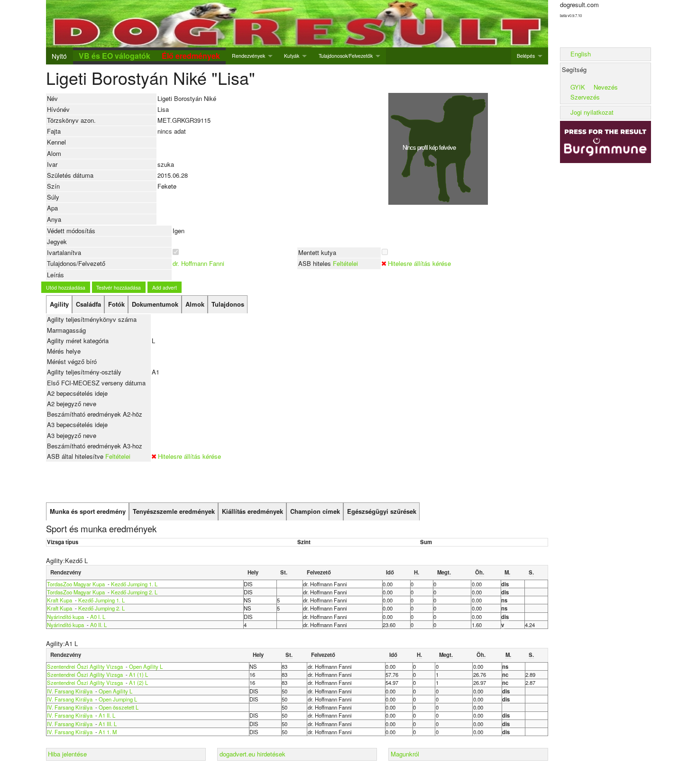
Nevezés (606, 86)
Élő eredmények (191, 55)
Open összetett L (118, 707)
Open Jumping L (118, 699)
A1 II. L (107, 715)
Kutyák (291, 55)
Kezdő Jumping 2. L (134, 592)
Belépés (526, 55)
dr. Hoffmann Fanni (198, 263)
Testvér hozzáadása (118, 287)
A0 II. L (98, 624)
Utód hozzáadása (65, 287)
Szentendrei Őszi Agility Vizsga (85, 666)
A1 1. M (108, 732)
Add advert (164, 287)
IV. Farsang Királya (69, 691)
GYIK (577, 86)
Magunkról (405, 753)
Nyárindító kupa (65, 616)
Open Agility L (146, 666)
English (580, 53)
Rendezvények (248, 55)
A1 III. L (108, 724)
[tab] (59, 304)
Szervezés (585, 96)
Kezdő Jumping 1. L (134, 584)
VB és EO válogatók (114, 55)
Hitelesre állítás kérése (419, 263)
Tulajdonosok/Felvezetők (346, 55)
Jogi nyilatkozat (592, 112)
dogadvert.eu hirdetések (252, 753)
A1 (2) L (138, 682)
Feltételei (345, 263)
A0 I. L (97, 616)
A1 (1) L (138, 674)
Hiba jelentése (67, 753)
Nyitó (59, 56)
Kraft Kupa (59, 600)
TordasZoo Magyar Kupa (76, 584)
